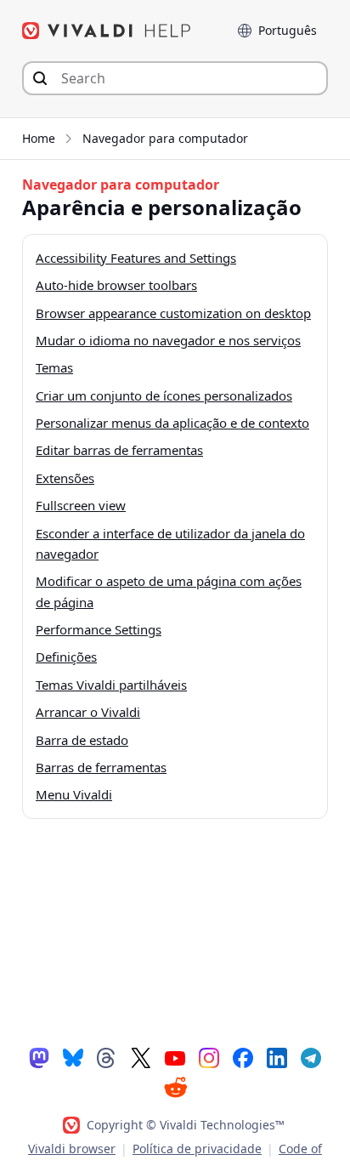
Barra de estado (82, 739)
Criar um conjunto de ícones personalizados (164, 395)
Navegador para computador (165, 138)
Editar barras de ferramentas (119, 449)
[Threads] (107, 1057)
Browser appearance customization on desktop (173, 312)
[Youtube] (175, 1057)
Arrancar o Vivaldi (88, 711)
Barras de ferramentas (101, 767)
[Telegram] (311, 1057)
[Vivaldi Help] (107, 30)
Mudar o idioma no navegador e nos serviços (168, 340)
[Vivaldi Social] (39, 1057)
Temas (54, 367)
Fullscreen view (81, 505)
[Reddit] (175, 1087)
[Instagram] (209, 1057)
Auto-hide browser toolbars (116, 284)
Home (38, 138)
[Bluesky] (73, 1057)
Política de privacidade (197, 1148)
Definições (66, 656)
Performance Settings (98, 629)
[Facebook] (243, 1057)
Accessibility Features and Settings (136, 257)
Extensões (65, 477)
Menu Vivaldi (74, 794)
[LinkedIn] (277, 1057)
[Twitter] (141, 1057)
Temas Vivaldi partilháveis (111, 684)
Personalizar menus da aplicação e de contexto (172, 422)
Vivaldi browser (72, 1148)
